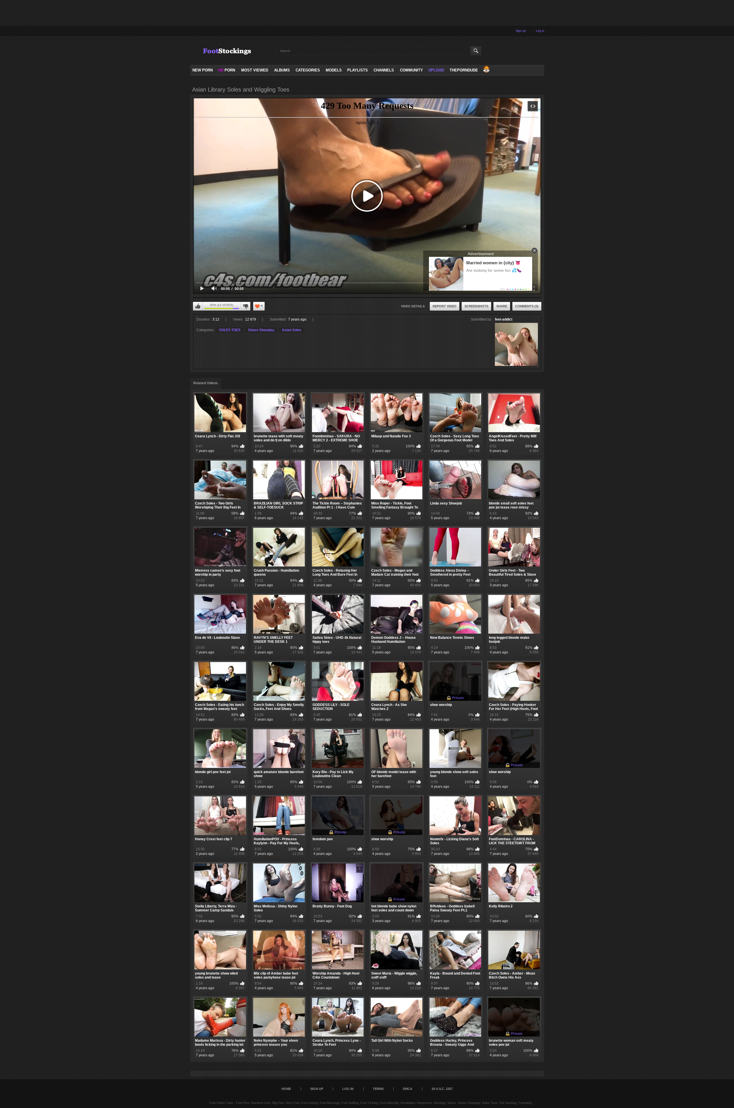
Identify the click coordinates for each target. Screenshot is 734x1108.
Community (411, 70)
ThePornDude (464, 70)
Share (501, 306)
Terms (378, 1088)
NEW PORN (202, 70)
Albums (282, 70)
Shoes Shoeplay (261, 330)
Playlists (357, 70)
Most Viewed (254, 70)
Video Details (413, 306)
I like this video (198, 306)
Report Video (444, 306)
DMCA (407, 1088)
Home (286, 1088)
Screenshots (476, 306)
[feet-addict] (516, 344)
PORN (226, 70)
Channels (384, 70)
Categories (308, 70)
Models (334, 70)
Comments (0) (526, 306)
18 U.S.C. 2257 (442, 1088)
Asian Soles (291, 330)
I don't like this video (245, 306)
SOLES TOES (230, 330)
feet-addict (503, 319)
